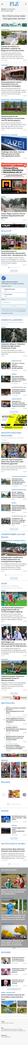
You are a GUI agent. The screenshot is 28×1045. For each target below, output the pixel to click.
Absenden (14, 306)
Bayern (4, 811)
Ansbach (3, 196)
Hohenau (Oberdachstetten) (12, 716)
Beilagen (5, 782)
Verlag (2, 1021)
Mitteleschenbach (6, 625)
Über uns (8, 1023)
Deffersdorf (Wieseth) (19, 540)
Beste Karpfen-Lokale (7, 11)
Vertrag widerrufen (21, 1030)
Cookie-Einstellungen (12, 1030)
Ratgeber (6, 952)
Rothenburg (4, 324)
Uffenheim (21, 438)
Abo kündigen (19, 1029)
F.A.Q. (2, 1037)
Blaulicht (6, 231)
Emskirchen (15, 725)
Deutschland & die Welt (13, 843)
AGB (2, 1028)
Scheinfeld (4, 440)
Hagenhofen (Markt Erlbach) (19, 489)
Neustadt (3, 438)
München (14, 825)
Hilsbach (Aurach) (16, 399)
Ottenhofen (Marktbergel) (19, 476)
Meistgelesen (8, 703)
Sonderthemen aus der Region (13, 535)
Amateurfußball (5, 588)
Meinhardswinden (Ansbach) (9, 234)
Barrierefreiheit (4, 1030)
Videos (4, 760)
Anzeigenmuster (7, 1037)
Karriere (12, 1023)
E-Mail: (3, 299)
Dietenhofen (14, 135)
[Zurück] (3, 795)
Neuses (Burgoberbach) (7, 898)
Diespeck (14, 503)
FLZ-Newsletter (11, 9)
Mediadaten (4, 1035)
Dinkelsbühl (4, 65)
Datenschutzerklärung (21, 311)
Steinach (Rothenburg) (16, 99)
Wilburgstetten (5, 135)
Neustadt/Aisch (5, 29)
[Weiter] (24, 795)
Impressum (3, 1023)
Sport (4, 583)
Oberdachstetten (16, 361)
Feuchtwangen (19, 322)
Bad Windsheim (12, 438)
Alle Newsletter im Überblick (7, 313)
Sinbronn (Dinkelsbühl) (7, 924)
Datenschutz (13, 1029)
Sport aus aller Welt (16, 588)
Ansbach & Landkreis (12, 320)
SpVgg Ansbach (5, 586)
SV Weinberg (14, 586)
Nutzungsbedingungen (6, 1029)
